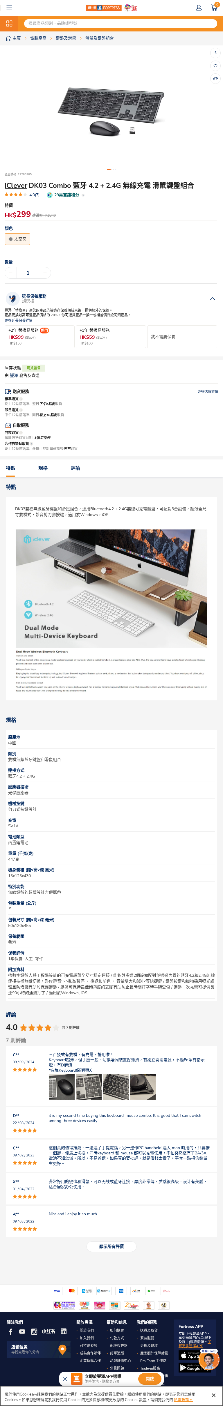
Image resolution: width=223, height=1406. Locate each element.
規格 (43, 468)
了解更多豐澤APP (195, 1344)
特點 (10, 468)
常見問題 (117, 1368)
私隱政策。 (183, 1400)
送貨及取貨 (149, 1330)
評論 (75, 468)
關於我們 (87, 1330)
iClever (16, 185)
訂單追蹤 (117, 1353)
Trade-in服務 (150, 1368)
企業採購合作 (90, 1361)
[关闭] (213, 1395)
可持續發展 (88, 1345)
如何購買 (117, 1330)
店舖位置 (19, 1347)
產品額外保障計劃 (154, 1353)
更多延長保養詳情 (19, 321)
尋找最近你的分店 (25, 1352)
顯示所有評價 (111, 1246)
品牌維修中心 (120, 1361)
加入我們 (87, 1338)
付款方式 (117, 1338)
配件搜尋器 (118, 1345)
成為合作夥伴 (90, 1353)
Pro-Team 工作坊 (153, 1361)
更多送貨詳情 (207, 391)
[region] (111, 1396)
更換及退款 (149, 1345)
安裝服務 (147, 1338)
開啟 (150, 1379)
